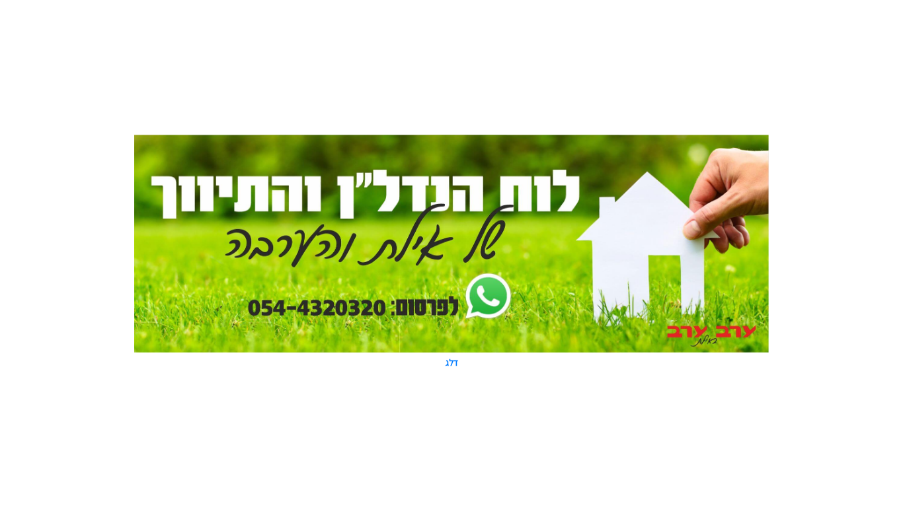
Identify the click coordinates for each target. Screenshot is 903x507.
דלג (452, 362)
